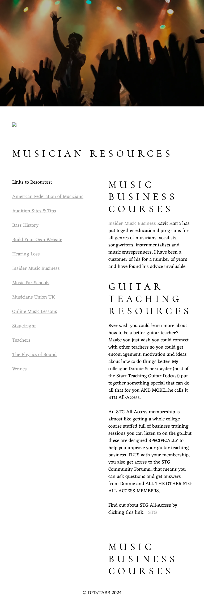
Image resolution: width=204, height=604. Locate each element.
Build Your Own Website (37, 239)
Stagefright (24, 326)
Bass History (25, 225)
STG (152, 512)
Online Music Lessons (34, 311)
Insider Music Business (36, 268)
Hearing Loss (26, 254)
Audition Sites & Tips (34, 211)
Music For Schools (30, 283)
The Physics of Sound (34, 354)
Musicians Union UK (33, 297)
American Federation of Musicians (47, 196)
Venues (19, 369)
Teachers (21, 340)
